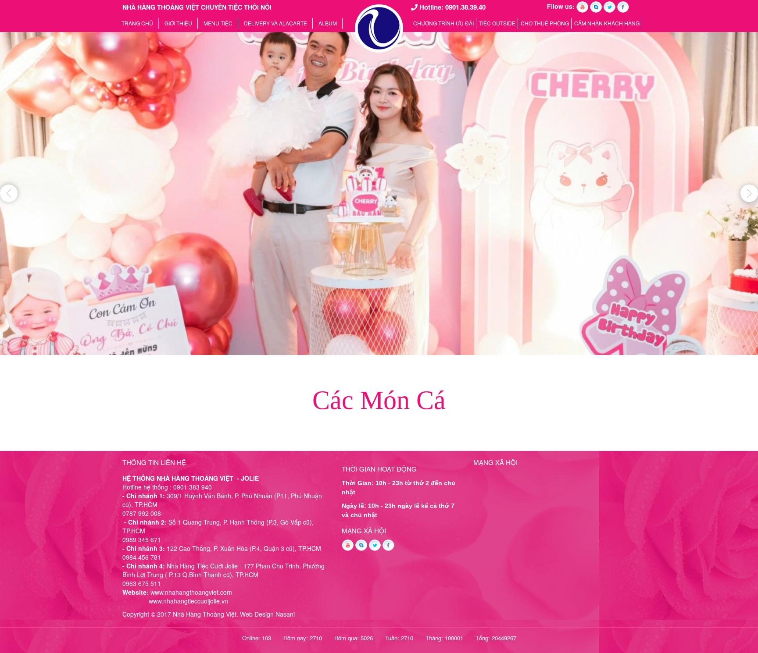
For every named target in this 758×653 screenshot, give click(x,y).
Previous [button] (9, 193)
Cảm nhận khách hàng (607, 23)
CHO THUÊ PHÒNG (545, 23)
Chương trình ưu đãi (443, 23)
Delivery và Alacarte (275, 23)
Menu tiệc (218, 23)
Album (327, 23)
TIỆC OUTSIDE (497, 23)
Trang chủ (137, 23)
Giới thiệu (178, 23)
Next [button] (749, 193)
